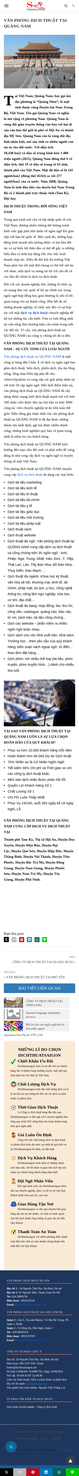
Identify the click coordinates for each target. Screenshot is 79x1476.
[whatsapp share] (37, 939)
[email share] (14, 939)
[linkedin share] (29, 939)
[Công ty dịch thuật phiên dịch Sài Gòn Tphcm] (35, 6)
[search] (66, 6)
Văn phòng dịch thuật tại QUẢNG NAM (32, 356)
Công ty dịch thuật (47, 1406)
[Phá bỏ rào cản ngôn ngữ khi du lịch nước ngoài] (13, 1026)
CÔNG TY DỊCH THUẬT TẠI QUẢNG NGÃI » (43, 962)
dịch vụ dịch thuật (29, 474)
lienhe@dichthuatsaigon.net (31, 1304)
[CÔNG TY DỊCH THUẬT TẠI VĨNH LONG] (13, 1002)
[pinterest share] (21, 939)
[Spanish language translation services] (13, 1014)
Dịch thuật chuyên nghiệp (21, 1406)
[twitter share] (6, 939)
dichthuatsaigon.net (36, 1383)
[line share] (44, 939)
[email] (19, 1472)
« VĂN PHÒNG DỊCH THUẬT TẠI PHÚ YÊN (34, 977)
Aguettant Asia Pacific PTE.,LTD (23, 1034)
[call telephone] (73, 5)
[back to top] (70, 1460)
